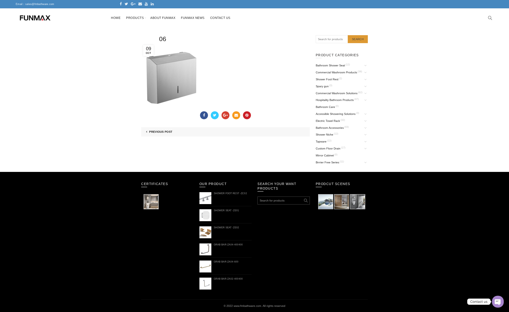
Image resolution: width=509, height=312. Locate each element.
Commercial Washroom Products (336, 72)
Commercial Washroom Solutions (336, 93)
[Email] (236, 115)
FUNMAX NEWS (193, 17)
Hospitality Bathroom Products (335, 100)
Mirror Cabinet (325, 155)
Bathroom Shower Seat (330, 65)
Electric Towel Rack (328, 120)
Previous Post (160, 131)
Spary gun (322, 86)
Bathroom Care (325, 107)
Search (358, 39)
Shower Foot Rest (327, 79)
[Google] (225, 115)
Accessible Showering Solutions (336, 113)
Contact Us (220, 17)
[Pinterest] (247, 115)
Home (115, 17)
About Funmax (162, 17)
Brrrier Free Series (327, 162)
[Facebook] (204, 115)
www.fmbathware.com (247, 305)
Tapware (321, 141)
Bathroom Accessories (330, 127)
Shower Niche (324, 134)
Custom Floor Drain (328, 148)
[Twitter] (215, 115)
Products (135, 17)
